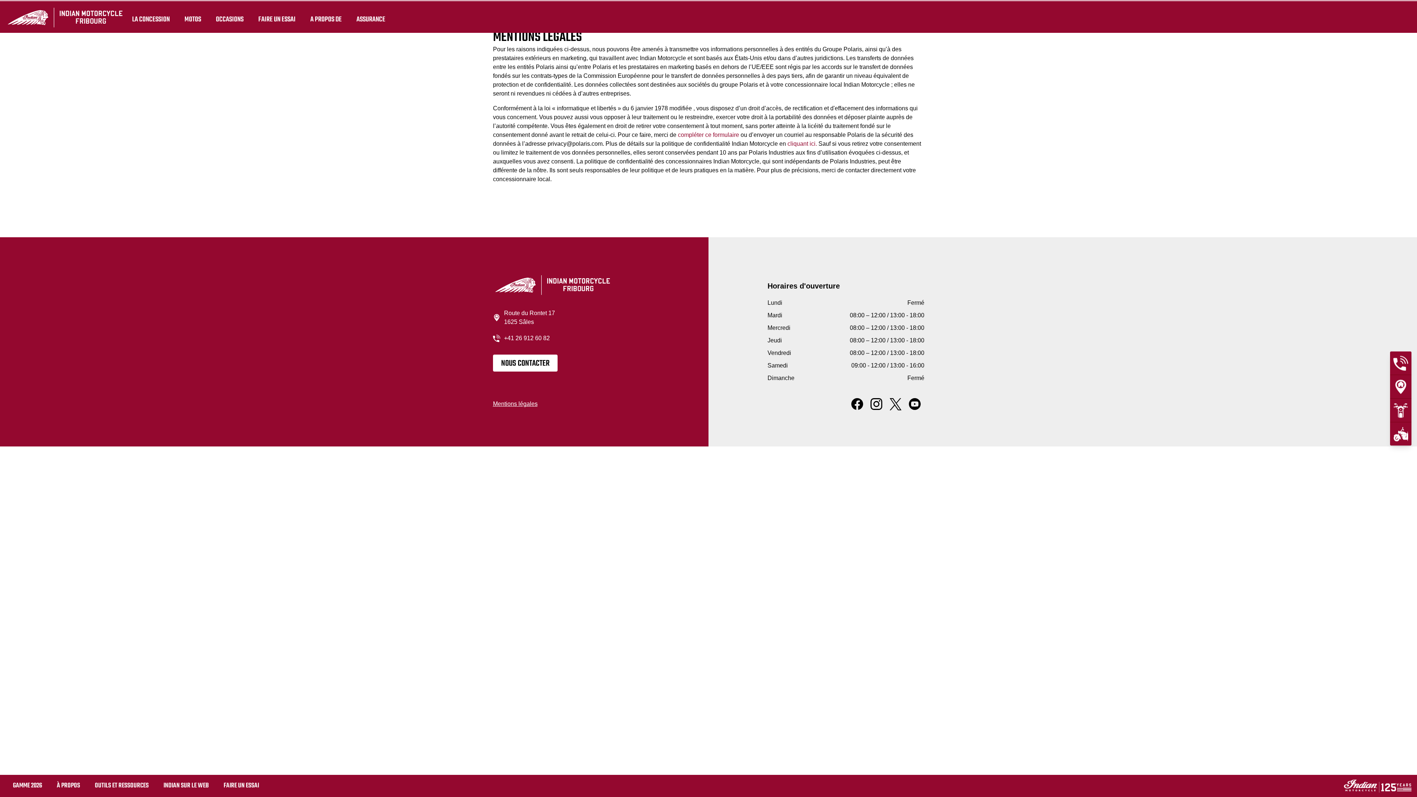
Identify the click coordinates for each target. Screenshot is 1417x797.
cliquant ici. (802, 144)
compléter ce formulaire (708, 135)
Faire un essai (277, 19)
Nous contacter (525, 363)
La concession (151, 19)
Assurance (370, 19)
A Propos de (326, 19)
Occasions (230, 19)
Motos (193, 19)
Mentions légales (515, 404)
